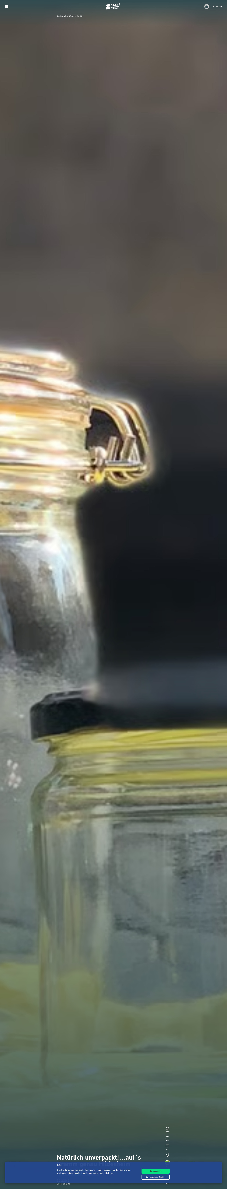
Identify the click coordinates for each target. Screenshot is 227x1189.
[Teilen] (167, 1155)
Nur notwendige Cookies (156, 1177)
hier (112, 1173)
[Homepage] (113, 6)
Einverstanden (156, 1171)
